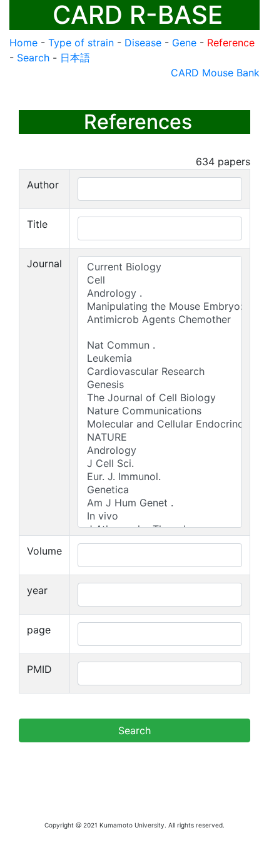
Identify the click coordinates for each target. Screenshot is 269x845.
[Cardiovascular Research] (160, 371)
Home (23, 42)
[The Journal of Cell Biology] (160, 397)
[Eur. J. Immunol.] (160, 476)
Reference (231, 42)
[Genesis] (160, 384)
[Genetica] (160, 489)
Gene (184, 42)
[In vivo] (160, 516)
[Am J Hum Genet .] (160, 503)
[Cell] (160, 280)
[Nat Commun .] (160, 345)
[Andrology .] (160, 293)
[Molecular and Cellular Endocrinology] (160, 424)
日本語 (75, 57)
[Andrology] (160, 450)
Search (33, 57)
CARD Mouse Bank (215, 72)
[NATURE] (160, 437)
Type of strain (81, 42)
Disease (142, 42)
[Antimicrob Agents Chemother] (160, 319)
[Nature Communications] (160, 410)
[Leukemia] (160, 358)
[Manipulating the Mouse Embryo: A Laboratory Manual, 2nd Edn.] (160, 306)
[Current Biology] (160, 267)
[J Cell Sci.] (160, 463)
